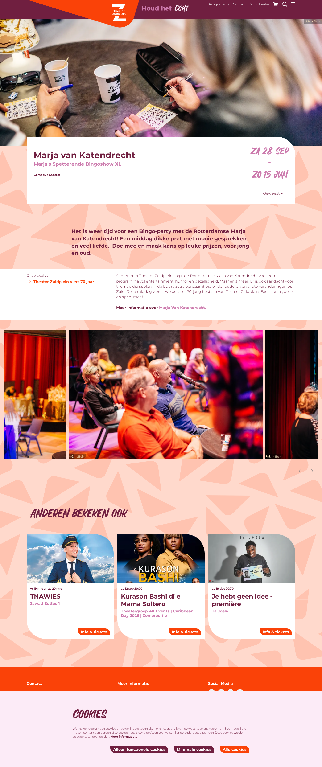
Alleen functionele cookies (139, 749)
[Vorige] (299, 470)
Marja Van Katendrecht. (183, 307)
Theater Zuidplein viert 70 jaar (63, 281)
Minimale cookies (194, 749)
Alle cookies (235, 749)
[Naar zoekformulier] (283, 3)
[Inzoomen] (71, 456)
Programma (219, 4)
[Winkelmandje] (274, 3)
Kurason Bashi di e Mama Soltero (150, 600)
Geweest (272, 193)
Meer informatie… (124, 736)
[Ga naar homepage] (83, 14)
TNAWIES (45, 596)
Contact (239, 4)
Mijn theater (260, 4)
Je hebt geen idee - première (242, 600)
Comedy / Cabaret (47, 174)
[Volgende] (312, 470)
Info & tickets (94, 632)
